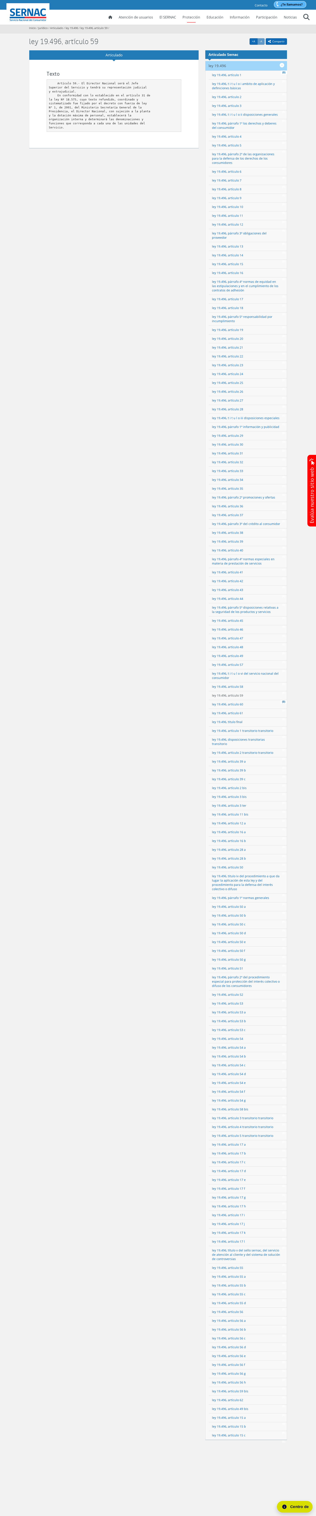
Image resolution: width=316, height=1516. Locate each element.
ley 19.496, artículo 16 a (229, 832)
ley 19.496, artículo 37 (227, 515)
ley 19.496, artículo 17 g (229, 1197)
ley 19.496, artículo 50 (227, 867)
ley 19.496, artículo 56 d (229, 1347)
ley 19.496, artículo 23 (227, 365)
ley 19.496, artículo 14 (227, 255)
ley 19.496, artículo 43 (227, 590)
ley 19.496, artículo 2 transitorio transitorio (242, 753)
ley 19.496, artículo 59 (93, 28)
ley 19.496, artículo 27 (227, 400)
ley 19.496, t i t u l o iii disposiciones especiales (245, 418)
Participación (266, 17)
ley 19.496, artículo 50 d (229, 933)
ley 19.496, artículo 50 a (229, 907)
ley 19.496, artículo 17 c (228, 1162)
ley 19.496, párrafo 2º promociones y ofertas (243, 497)
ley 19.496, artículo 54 (227, 1039)
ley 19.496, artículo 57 (227, 665)
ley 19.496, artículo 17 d (229, 1171)
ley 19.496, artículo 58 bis (230, 1109)
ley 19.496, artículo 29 (227, 436)
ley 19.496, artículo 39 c (228, 779)
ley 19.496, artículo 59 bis (230, 1391)
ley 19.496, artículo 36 (227, 506)
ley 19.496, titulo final (227, 722)
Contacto (261, 5)
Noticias (290, 17)
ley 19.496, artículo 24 (227, 374)
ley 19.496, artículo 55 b (229, 1285)
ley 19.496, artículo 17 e (229, 1180)
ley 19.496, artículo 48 (227, 647)
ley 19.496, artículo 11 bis (230, 814)
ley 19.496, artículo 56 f (228, 1365)
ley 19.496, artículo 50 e (229, 942)
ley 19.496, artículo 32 (227, 462)
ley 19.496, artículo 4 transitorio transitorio (242, 1127)
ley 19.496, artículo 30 (227, 444)
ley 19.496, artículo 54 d (229, 1074)
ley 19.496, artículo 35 (227, 488)
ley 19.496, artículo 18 (227, 308)
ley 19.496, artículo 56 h (229, 1382)
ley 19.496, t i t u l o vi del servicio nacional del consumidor (245, 675)
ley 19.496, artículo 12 (227, 224)
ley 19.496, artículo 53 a (229, 1012)
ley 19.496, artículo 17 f (228, 1189)
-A (262, 41)
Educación (215, 17)
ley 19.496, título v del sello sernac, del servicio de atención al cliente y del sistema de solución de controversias (246, 1254)
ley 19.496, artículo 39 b (229, 770)
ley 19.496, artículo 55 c (228, 1294)
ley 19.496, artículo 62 (227, 1400)
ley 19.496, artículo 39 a (229, 761)
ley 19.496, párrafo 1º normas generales (240, 898)
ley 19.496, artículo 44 (227, 599)
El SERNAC (168, 17)
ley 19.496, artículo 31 (227, 453)
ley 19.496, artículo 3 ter (229, 805)
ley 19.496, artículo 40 (227, 550)
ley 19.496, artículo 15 (227, 264)
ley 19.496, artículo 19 (227, 330)
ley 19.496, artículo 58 (227, 687)
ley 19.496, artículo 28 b (229, 858)
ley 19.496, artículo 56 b (229, 1329)
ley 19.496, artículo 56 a (229, 1321)
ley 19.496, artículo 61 (227, 713)
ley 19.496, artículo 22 (227, 356)
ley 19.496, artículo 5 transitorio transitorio (242, 1136)
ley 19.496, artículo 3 (226, 106)
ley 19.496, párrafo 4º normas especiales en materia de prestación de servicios (243, 561)
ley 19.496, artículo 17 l (228, 1241)
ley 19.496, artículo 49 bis (230, 1409)
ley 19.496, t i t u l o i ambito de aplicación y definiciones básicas (243, 86)
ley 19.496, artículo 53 (227, 1003)
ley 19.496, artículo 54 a (229, 1047)
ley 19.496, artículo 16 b (229, 841)
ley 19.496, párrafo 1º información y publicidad (245, 427)
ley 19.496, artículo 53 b (229, 1021)
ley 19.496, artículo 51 (227, 968)
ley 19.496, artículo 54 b (229, 1056)
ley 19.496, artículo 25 (227, 383)
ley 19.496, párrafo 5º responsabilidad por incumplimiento (242, 319)
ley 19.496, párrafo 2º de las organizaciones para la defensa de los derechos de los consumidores (243, 158)
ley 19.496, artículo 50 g (229, 959)
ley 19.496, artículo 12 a (229, 823)
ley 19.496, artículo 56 (227, 1312)
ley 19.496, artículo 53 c (228, 1030)
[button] (306, 17)
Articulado (56, 28)
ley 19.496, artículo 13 (227, 246)
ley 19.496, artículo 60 (227, 704)
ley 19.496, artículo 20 (227, 339)
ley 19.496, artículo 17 (227, 299)
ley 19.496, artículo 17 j (228, 1224)
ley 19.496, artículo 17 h (229, 1206)
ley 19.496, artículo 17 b (229, 1153)
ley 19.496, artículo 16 (227, 273)
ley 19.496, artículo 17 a (229, 1144)
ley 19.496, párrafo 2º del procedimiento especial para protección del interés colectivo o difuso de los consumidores (246, 981)
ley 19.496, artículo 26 (227, 391)
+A (255, 41)
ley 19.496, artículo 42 (227, 581)
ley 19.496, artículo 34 (227, 480)
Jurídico (43, 28)
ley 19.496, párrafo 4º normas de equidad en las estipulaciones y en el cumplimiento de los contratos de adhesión (245, 286)
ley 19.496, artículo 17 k (228, 1233)
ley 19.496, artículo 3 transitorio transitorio (242, 1118)
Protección (191, 17)
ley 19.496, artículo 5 (226, 145)
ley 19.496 (72, 28)
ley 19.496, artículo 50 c (228, 924)
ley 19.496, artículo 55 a (229, 1276)
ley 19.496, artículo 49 (227, 656)
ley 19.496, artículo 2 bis (229, 788)
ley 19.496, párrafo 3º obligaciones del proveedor (239, 235)
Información (240, 17)
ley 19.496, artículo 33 (227, 471)
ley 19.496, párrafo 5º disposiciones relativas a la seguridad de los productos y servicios (245, 609)
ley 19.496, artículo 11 (227, 216)
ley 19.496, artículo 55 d (229, 1303)
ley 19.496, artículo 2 (226, 97)
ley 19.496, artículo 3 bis (229, 797)
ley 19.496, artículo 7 (226, 180)
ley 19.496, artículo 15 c (228, 1435)
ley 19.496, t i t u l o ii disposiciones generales (245, 114)
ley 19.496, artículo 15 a (229, 1418)
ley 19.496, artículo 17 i (228, 1215)
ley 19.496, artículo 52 (227, 995)
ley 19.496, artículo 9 (226, 198)
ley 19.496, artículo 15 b (229, 1426)
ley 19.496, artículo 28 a (229, 850)
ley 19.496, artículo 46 (227, 629)
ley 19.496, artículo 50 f (228, 951)
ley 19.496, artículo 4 (226, 136)
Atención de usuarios (136, 17)
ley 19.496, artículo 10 (227, 207)
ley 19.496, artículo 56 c (228, 1338)
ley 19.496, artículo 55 (227, 1268)
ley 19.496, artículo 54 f (228, 1092)
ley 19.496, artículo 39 (227, 541)
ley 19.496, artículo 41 (227, 572)
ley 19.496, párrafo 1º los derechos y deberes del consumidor (244, 125)
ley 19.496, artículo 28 (227, 409)
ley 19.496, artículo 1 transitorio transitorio (242, 731)
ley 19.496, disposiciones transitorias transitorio (238, 741)
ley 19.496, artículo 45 (227, 621)
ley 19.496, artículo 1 (226, 75)
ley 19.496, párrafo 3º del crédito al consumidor (246, 524)
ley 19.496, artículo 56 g (229, 1373)
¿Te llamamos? (292, 4)
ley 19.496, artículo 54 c (228, 1065)
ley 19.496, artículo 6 (226, 171)
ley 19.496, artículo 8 (226, 189)
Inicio (32, 28)
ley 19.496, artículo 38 (227, 533)
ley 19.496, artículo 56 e (229, 1356)
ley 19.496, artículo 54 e (229, 1083)
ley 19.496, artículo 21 (227, 347)
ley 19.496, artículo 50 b (229, 915)
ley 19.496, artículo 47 (227, 638)
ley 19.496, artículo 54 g (229, 1100)
